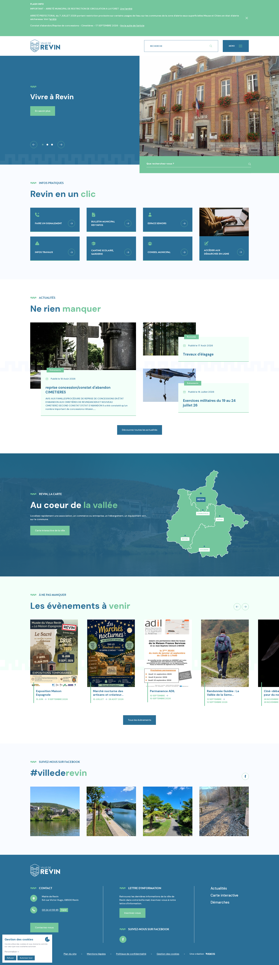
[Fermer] (247, 18)
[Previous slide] (237, 606)
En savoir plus (42, 110)
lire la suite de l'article (132, 25)
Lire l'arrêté (126, 8)
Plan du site (70, 953)
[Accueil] (82, 46)
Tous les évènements (139, 719)
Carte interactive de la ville (50, 530)
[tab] (43, 144)
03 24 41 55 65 (50, 909)
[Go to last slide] (33, 144)
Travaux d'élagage (198, 354)
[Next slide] (61, 144)
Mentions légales (96, 953)
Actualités (219, 888)
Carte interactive (224, 895)
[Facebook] (245, 776)
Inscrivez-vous (132, 912)
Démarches (220, 902)
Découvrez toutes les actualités (139, 429)
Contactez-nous (44, 927)
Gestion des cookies (168, 953)
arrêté (53, 19)
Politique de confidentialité (131, 953)
